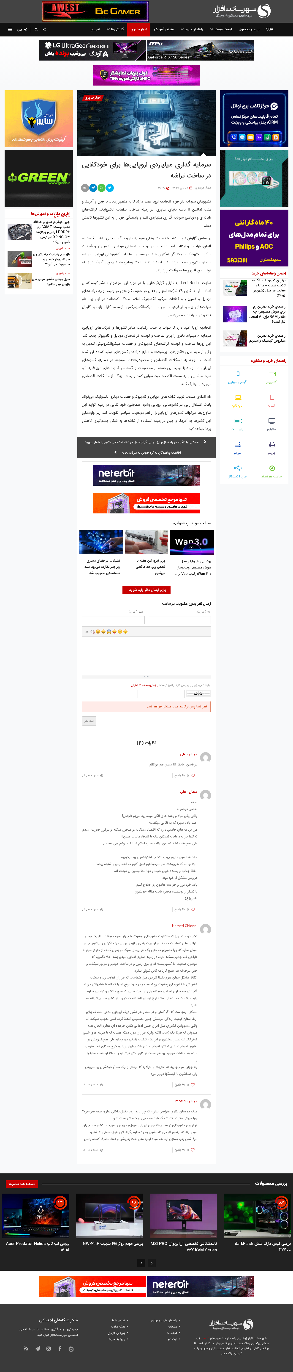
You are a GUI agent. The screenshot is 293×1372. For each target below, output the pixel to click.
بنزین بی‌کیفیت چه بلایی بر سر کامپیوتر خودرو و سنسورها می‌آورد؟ (51, 259)
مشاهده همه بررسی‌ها (21, 1183)
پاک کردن (92, 631)
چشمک (125, 631)
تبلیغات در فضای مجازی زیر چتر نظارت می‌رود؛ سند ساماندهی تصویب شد (102, 567)
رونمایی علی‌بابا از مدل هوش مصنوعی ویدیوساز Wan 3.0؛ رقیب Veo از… (193, 568)
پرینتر (271, 453)
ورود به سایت (117, 1339)
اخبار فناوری (93, 98)
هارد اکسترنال (237, 477)
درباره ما (172, 1333)
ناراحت (119, 631)
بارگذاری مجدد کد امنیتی (144, 685)
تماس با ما (118, 1320)
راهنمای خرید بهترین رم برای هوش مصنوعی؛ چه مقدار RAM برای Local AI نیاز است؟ (267, 314)
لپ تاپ (237, 406)
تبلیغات (172, 1326)
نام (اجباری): (203, 612)
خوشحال (103, 631)
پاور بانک (237, 429)
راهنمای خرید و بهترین (163, 1320)
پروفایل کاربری (116, 1333)
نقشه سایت (118, 1326)
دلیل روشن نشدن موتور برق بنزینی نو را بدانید (51, 281)
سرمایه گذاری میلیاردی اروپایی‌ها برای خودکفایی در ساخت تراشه (146, 171)
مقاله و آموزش (63, 249)
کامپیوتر (271, 382)
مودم (237, 453)
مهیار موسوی (203, 187)
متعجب (108, 631)
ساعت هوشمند (271, 477)
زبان (114, 631)
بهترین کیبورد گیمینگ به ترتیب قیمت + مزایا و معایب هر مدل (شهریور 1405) (268, 288)
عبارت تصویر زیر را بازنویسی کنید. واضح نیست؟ (171, 685)
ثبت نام (172, 1339)
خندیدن (97, 631)
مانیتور (271, 429)
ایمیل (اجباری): (136, 612)
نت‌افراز (204, 1338)
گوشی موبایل (237, 382)
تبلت (271, 406)
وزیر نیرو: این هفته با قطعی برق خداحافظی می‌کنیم (150, 567)
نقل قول (87, 631)
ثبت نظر (89, 721)
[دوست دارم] (193, 776)
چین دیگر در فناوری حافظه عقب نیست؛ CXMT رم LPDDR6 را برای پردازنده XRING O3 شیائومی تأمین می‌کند (51, 232)
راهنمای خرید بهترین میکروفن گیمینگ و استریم (267, 338)
